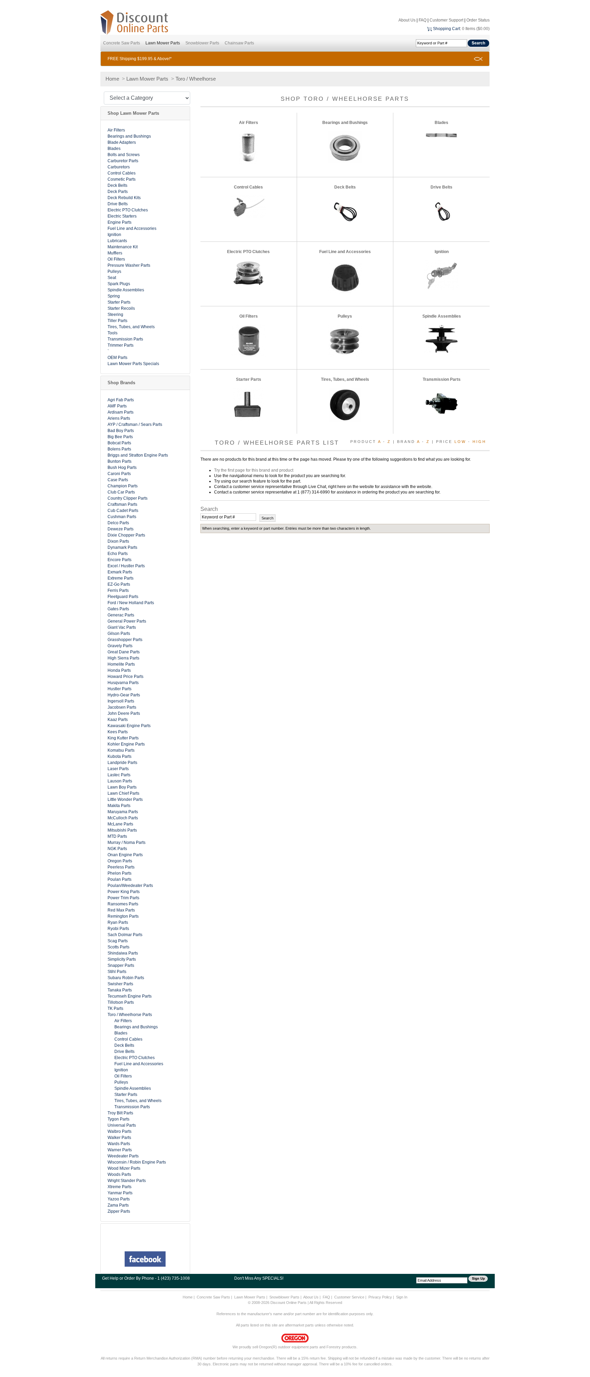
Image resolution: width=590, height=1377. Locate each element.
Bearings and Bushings (129, 136)
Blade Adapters (122, 142)
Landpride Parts (122, 762)
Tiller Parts (117, 320)
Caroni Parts (119, 473)
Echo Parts (118, 553)
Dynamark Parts (122, 547)
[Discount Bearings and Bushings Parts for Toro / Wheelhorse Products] (345, 146)
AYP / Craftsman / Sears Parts (135, 424)
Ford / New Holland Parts (131, 602)
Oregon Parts (120, 861)
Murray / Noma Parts (126, 842)
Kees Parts (118, 731)
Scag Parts (118, 940)
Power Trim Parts (123, 897)
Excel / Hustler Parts (126, 566)
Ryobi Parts (118, 928)
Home (112, 79)
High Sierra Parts (123, 658)
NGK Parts (117, 848)
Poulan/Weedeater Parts (130, 885)
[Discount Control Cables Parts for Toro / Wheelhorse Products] (248, 206)
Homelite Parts (121, 664)
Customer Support (446, 20)
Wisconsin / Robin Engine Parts (137, 1162)
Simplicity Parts (122, 959)
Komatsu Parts (121, 750)
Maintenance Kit (123, 247)
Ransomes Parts (123, 904)
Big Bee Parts (120, 436)
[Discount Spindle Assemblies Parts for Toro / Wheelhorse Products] (441, 338)
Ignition (114, 234)
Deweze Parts (121, 529)
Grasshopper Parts (125, 639)
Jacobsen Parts (122, 707)
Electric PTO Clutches (128, 210)
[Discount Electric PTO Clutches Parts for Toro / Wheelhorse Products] (248, 273)
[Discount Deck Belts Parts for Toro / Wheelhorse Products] (345, 212)
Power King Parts (124, 891)
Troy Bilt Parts (120, 1113)
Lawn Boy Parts (122, 787)
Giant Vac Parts (122, 627)
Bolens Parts (119, 449)
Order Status (478, 20)
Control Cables (122, 173)
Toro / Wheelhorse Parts (130, 1014)
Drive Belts (118, 203)
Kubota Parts (119, 756)
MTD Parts (117, 836)
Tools (112, 333)
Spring (114, 296)
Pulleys (114, 271)
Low (460, 442)
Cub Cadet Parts (123, 510)
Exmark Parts (120, 572)
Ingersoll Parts (121, 701)
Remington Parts (123, 916)
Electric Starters (122, 216)
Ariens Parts (119, 418)
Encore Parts (119, 559)
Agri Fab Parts (121, 400)
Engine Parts (119, 222)
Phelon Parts (119, 873)
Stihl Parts (117, 971)
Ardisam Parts (121, 412)
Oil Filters (116, 259)
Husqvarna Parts (123, 682)
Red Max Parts (121, 910)
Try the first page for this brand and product (253, 470)
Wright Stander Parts (127, 1180)
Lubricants (117, 240)
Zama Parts (118, 1205)
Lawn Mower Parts (162, 43)
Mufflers (115, 253)
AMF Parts (117, 406)
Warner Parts (120, 1150)
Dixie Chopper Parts (126, 535)
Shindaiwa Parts (123, 953)
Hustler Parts (119, 688)
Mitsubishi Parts (122, 830)
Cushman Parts (122, 516)
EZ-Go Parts (119, 584)
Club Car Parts (121, 492)
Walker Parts (119, 1137)
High (479, 442)
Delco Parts (118, 522)
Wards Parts (119, 1143)
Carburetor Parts (123, 160)
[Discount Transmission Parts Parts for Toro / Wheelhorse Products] (441, 404)
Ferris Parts (118, 590)
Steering (115, 314)
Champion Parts (123, 486)
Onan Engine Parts (125, 854)
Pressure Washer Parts (129, 265)
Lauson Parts (120, 781)
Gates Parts (118, 609)
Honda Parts (119, 670)
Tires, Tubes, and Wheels (131, 326)
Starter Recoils (121, 308)
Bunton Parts (119, 461)
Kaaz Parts (118, 719)
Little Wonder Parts (125, 799)
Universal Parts (122, 1125)
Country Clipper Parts (128, 498)
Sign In (401, 1297)
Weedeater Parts (123, 1156)
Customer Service (349, 1297)
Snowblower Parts (202, 43)
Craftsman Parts (122, 504)
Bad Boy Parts (121, 430)
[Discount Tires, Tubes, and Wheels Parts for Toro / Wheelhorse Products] (345, 404)
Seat (112, 277)
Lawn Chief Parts (123, 793)
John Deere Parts (124, 713)
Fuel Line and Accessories (132, 228)
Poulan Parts (119, 879)
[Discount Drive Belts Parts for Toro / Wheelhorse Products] (441, 212)
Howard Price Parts (125, 676)
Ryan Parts (118, 922)
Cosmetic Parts (122, 179)
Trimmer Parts (121, 345)
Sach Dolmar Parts (125, 934)
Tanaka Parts (120, 990)
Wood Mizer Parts (124, 1168)
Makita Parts (119, 805)
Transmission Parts (125, 339)
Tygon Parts (118, 1119)
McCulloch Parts (123, 818)
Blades (114, 148)
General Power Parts (127, 621)
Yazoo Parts (119, 1199)
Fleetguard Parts (123, 596)
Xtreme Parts (119, 1186)
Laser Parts (118, 768)
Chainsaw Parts (239, 43)
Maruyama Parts (123, 811)
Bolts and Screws (124, 154)
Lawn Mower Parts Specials (133, 363)
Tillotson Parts (121, 1002)
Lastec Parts (119, 775)
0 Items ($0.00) (476, 28)
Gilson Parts (119, 633)
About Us (407, 20)
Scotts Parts (118, 947)
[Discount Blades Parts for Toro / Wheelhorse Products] (441, 134)
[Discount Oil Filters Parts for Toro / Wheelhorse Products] (248, 340)
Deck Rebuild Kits (124, 197)
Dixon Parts (118, 541)
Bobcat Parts (119, 443)
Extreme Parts (121, 578)
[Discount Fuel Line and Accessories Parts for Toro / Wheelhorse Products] (345, 276)
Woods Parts (119, 1174)
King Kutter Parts (123, 738)
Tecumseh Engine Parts (130, 996)
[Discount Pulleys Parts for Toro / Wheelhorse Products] (345, 340)
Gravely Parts (120, 645)
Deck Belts (117, 185)
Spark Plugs (119, 283)
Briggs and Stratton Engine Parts (138, 455)
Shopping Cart (446, 28)
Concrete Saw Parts (121, 43)
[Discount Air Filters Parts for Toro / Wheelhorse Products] (248, 147)
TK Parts (115, 1008)
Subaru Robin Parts (126, 977)
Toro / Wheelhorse (195, 79)
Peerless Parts (121, 867)
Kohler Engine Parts (126, 744)
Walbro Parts (119, 1131)
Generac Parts (121, 615)
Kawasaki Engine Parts (129, 725)
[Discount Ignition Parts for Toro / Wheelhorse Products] (441, 275)
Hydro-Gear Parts (124, 695)
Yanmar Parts (120, 1193)
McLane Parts (120, 824)
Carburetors (119, 167)
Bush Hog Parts (122, 467)
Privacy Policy (380, 1297)
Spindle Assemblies (126, 290)
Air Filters (116, 130)
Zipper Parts (119, 1211)
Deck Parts (118, 191)
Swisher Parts (120, 984)
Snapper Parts (121, 965)
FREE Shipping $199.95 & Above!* (140, 58)
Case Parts (118, 479)
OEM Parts (117, 357)
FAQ (422, 20)
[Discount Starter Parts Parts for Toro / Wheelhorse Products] (248, 404)
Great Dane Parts (124, 652)
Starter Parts (119, 302)
